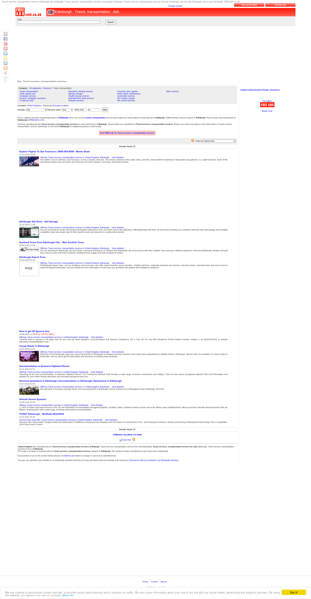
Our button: (267, 101)
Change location (175, 6)
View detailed (118, 157)
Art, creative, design (126, 98)
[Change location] (60, 105)
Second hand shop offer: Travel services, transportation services (47, 420)
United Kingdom (34, 105)
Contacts (154, 582)
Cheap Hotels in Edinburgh (34, 346)
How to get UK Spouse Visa (34, 331)
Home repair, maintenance (129, 94)
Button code (267, 111)
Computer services (28, 96)
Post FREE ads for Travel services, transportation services (127, 133)
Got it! (294, 592)
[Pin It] (5, 48)
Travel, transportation (29, 91)
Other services (172, 91)
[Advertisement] (152, 52)
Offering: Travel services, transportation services (61, 157)
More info (68, 595)
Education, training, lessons (81, 91)
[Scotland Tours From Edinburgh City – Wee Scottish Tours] (29, 251)
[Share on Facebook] (5, 39)
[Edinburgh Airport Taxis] (29, 276)
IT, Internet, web (26, 100)
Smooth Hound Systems (32, 399)
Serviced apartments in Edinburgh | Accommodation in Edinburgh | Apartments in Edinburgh (70, 381)
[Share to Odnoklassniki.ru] (5, 68)
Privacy (145, 582)
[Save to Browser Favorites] (5, 58)
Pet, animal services (126, 100)
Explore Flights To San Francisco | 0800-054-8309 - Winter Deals (54, 151)
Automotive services (126, 96)
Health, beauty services (79, 96)
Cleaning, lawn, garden (127, 91)
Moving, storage (76, 94)
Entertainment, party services (81, 98)
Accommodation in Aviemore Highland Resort (44, 366)
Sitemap (163, 582)
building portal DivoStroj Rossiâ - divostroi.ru (260, 90)
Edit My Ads (280, 5)
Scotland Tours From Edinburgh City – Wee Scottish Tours (51, 242)
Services (47, 88)
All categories (35, 88)
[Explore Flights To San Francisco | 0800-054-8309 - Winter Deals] (29, 166)
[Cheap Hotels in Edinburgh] (29, 362)
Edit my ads (69, 456)
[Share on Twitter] (5, 53)
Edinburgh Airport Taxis (32, 257)
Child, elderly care (28, 94)
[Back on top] (5, 34)
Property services (76, 100)
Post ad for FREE (249, 5)
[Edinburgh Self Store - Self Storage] (29, 238)
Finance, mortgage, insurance (33, 98)
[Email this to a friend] (5, 78)
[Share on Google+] (5, 44)
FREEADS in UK (37, 120)
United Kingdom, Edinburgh (97, 157)
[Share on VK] (5, 63)
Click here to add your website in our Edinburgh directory (154, 460)
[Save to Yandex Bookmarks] (5, 73)
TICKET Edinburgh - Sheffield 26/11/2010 (41, 414)
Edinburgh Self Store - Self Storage (38, 221)
